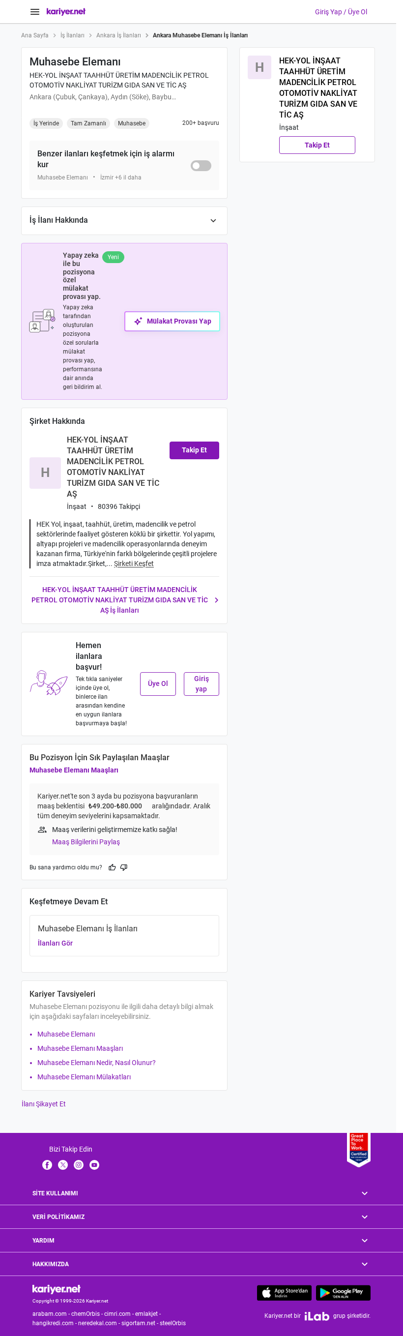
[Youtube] (94, 1164)
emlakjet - (148, 1313)
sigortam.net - (140, 1323)
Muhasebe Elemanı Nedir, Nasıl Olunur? (96, 1063)
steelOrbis (173, 1323)
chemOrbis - (87, 1313)
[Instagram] (79, 1164)
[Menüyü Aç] (35, 12)
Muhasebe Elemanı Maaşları (73, 770)
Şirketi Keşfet (134, 563)
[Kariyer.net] (56, 1289)
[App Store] (284, 1293)
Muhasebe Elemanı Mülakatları (84, 1077)
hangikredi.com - (55, 1323)
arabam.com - (51, 1313)
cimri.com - (119, 1313)
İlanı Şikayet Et (44, 1104)
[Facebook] (47, 1164)
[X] (63, 1164)
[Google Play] (343, 1293)
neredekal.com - (99, 1323)
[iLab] (317, 1316)
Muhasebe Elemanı (66, 1034)
